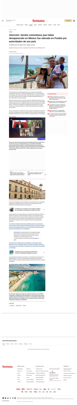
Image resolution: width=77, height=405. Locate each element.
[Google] (3, 398)
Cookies (65, 379)
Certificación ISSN (39, 379)
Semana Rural (29, 375)
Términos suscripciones (40, 373)
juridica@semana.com (53, 376)
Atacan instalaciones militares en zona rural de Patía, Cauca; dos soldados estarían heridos (35, 173)
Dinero (18, 373)
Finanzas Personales (30, 373)
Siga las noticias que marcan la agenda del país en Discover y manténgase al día (27, 47)
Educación (28, 368)
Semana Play (19, 368)
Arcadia (18, 375)
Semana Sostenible (30, 381)
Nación (14, 29)
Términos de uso (39, 368)
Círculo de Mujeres (30, 379)
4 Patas (18, 381)
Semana (10, 29)
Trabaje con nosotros (68, 375)
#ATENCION (17, 232)
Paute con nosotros (67, 377)
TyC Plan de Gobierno (40, 381)
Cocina (27, 377)
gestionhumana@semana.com (55, 380)
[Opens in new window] (5, 398)
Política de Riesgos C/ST (40, 375)
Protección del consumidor (54, 368)
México (24, 305)
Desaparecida (18, 305)
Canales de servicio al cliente (69, 373)
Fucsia (18, 379)
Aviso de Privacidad (6, 400)
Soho (18, 377)
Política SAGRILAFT (40, 377)
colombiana (12, 305)
